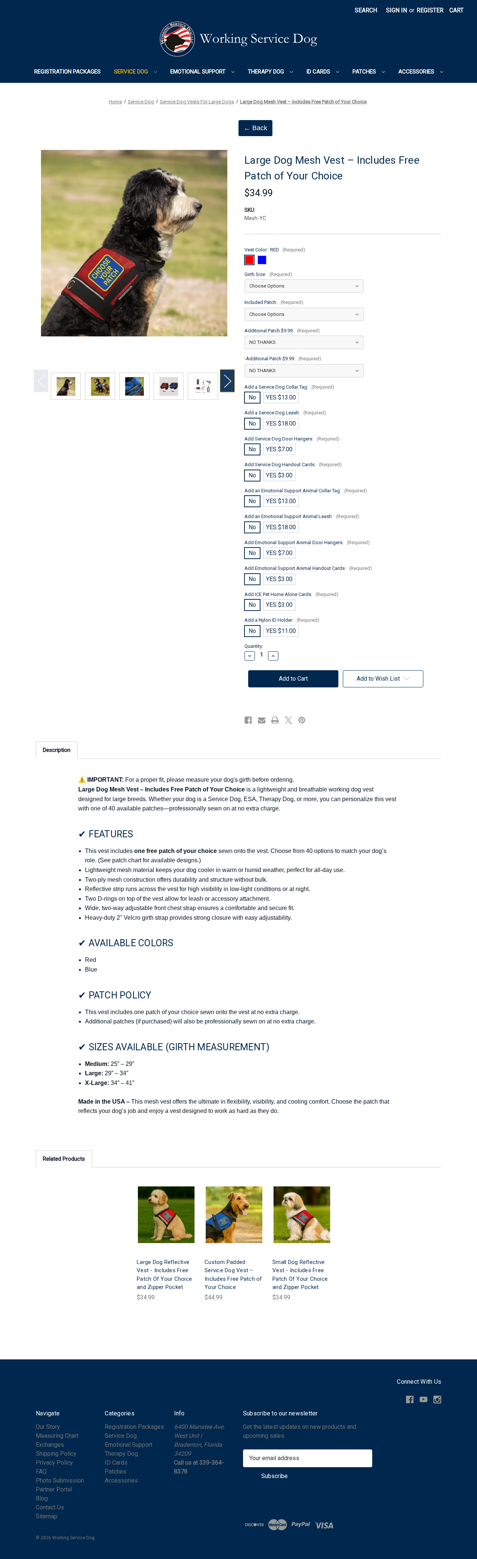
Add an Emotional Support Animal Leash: (301, 516)
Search (366, 10)
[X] (288, 720)
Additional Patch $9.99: (282, 330)
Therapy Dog (266, 71)
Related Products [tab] (64, 1158)
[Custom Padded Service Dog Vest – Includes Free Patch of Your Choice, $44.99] (234, 1214)
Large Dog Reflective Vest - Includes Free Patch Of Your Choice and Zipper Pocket (164, 1275)
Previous (41, 380)
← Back (255, 128)
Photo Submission (60, 1480)
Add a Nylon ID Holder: (281, 620)
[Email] (261, 720)
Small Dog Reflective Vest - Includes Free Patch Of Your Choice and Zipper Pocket (300, 1275)
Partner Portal (54, 1489)
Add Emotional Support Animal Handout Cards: (308, 568)
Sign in (396, 10)
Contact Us (50, 1507)
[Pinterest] (302, 720)
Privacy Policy (54, 1462)
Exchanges (50, 1444)
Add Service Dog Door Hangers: (291, 439)
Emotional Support (198, 71)
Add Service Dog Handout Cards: (293, 464)
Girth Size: (268, 274)
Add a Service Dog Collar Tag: (289, 387)
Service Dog (131, 71)
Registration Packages (67, 71)
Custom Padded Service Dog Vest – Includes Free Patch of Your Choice (233, 1275)
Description (56, 750)
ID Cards (319, 71)
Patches (365, 71)
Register (430, 10)
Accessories (417, 71)
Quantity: (253, 646)
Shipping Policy (56, 1453)
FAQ (41, 1471)
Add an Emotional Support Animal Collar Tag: (305, 490)
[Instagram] (437, 1399)
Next (227, 380)
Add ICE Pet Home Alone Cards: (291, 594)
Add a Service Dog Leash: (285, 412)
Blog (42, 1498)
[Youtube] (423, 1399)
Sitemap (46, 1516)
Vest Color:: (274, 249)
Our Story (48, 1426)
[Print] (275, 720)
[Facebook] (248, 720)
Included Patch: (273, 302)
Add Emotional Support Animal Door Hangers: (307, 542)
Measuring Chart (57, 1435)
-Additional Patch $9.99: (282, 358)
